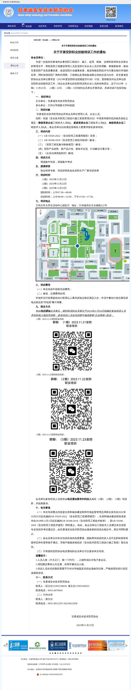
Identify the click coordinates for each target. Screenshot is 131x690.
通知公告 (14, 65)
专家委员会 (73, 26)
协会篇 (28, 26)
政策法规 (104, 26)
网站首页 (12, 26)
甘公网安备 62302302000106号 (51, 674)
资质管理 (58, 26)
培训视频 (88, 26)
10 (73, 653)
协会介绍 (14, 42)
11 (75, 653)
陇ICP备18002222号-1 (51, 659)
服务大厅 (14, 73)
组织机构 (14, 50)
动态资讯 (42, 26)
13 (80, 653)
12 (78, 653)
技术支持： (67, 664)
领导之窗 (14, 58)
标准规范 (119, 26)
